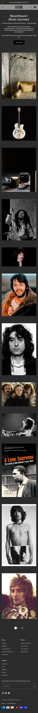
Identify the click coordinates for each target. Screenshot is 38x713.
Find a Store (24, 646)
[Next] (35, 2)
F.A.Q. (3, 666)
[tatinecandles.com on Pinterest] (6, 693)
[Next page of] (22, 628)
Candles (4, 643)
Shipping (4, 669)
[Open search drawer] (31, 7)
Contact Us (5, 664)
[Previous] (3, 2)
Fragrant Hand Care (7, 651)
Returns (4, 672)
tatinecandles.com (16, 699)
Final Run (4, 646)
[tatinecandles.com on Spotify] (9, 693)
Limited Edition (6, 649)
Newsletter (5, 675)
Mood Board (24, 651)
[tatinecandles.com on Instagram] (3, 693)
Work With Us (25, 649)
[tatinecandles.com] (19, 7)
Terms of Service (11, 703)
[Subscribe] (34, 686)
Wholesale (5, 654)
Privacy (4, 703)
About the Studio (25, 643)
